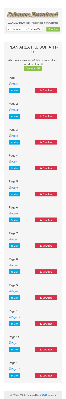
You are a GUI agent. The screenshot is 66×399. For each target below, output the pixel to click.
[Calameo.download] (33, 14)
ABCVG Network (47, 395)
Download (53, 29)
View (15, 90)
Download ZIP (33, 68)
